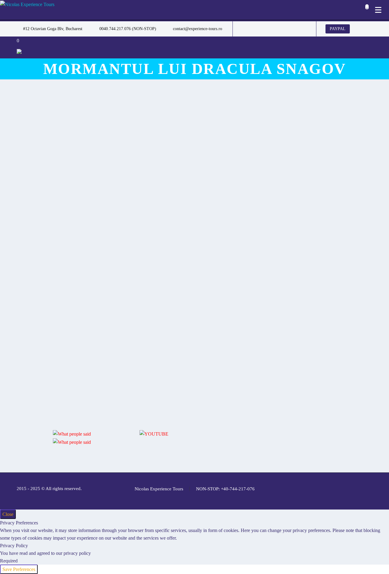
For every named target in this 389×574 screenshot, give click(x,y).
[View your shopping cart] (365, 10)
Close (7, 514)
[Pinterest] (282, 28)
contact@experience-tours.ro (197, 28)
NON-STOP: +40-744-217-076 (225, 489)
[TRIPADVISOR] (301, 28)
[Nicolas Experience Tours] (27, 4)
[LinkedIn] (255, 28)
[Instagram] (273, 28)
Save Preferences (18, 569)
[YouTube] (292, 28)
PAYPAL (338, 28)
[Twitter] (264, 28)
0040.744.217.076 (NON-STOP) (127, 28)
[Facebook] (246, 28)
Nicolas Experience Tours (159, 489)
